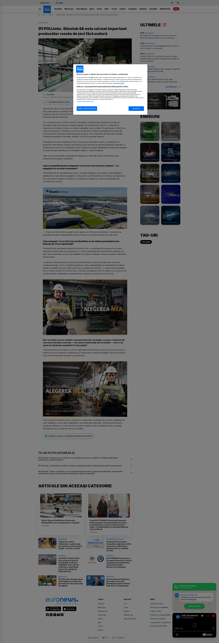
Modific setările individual (87, 108)
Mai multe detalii (118, 83)
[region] (110, 89)
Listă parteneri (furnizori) (85, 101)
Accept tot (136, 108)
